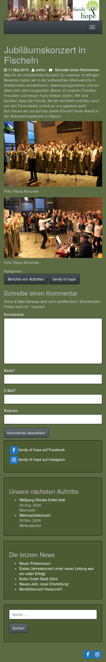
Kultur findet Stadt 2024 (38, 578)
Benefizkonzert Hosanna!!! (40, 589)
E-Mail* (10, 390)
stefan (41, 69)
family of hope (64, 279)
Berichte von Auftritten (26, 279)
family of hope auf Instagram (42, 459)
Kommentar (14, 314)
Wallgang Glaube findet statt (42, 499)
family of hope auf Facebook (42, 449)
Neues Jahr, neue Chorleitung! (44, 583)
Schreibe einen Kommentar (76, 69)
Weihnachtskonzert (34, 515)
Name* (9, 370)
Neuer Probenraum (35, 563)
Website (11, 410)
